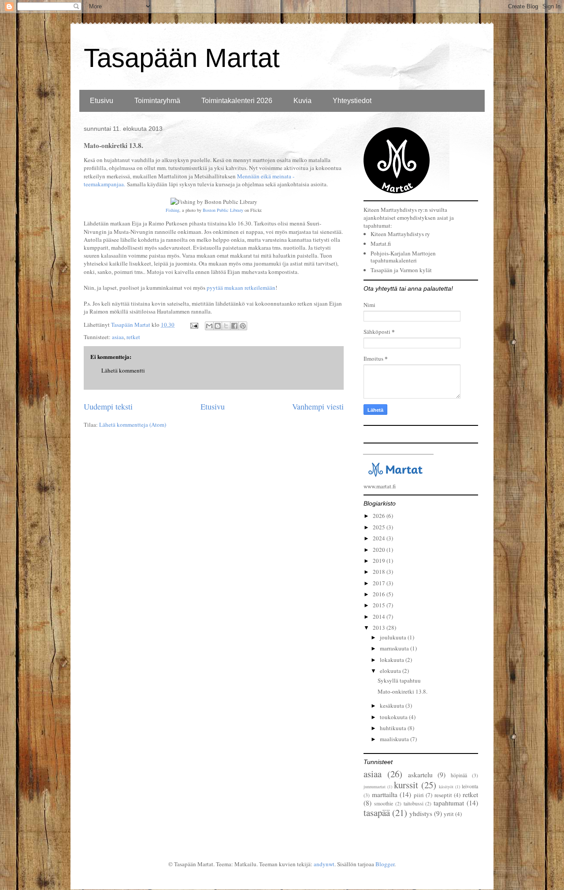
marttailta (384, 794)
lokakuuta (392, 660)
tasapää (377, 812)
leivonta (470, 786)
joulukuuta (394, 637)
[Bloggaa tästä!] (217, 325)
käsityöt (446, 786)
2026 (379, 516)
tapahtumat (449, 802)
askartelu (420, 774)
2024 (379, 538)
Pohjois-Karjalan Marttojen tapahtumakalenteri (403, 256)
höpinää (459, 775)
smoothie (383, 803)
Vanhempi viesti (318, 406)
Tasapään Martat (182, 58)
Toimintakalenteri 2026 (236, 100)
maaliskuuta (395, 739)
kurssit (406, 785)
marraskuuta (395, 648)
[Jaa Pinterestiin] (242, 325)
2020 (379, 550)
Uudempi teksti (108, 406)
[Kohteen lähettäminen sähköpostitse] (209, 325)
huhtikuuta (394, 728)
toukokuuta (394, 717)
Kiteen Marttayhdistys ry (400, 234)
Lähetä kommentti (123, 370)
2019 (379, 561)
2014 (379, 616)
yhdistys (420, 813)
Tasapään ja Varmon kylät (401, 270)
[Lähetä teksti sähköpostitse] (193, 325)
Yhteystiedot (352, 100)
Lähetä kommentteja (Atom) (132, 424)
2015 (379, 605)
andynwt (324, 864)
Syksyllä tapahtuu (399, 680)
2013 (379, 627)
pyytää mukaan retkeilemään (241, 288)
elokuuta (391, 671)
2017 (379, 583)
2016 (379, 594)
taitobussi (413, 803)
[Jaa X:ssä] (226, 325)
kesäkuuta (392, 705)
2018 (379, 572)
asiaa (118, 337)
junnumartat (375, 786)
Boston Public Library (223, 210)
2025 (379, 527)
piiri (419, 795)
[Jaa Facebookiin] (234, 325)
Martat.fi (381, 243)
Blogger (384, 864)
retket (133, 337)
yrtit (449, 814)
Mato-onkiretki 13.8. (402, 691)
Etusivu (101, 100)
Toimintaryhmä (157, 100)
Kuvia (302, 100)
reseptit (443, 795)
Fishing (172, 210)
